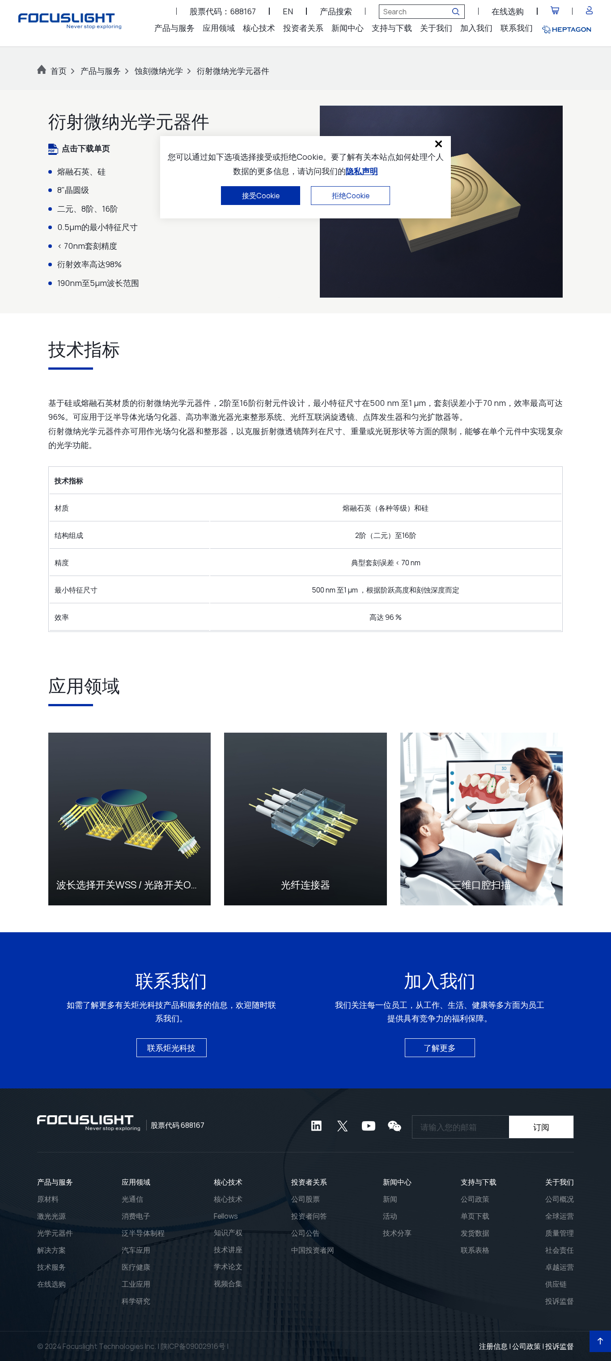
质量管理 (559, 1233)
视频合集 (228, 1283)
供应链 (556, 1284)
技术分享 (397, 1233)
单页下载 (475, 1216)
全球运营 (559, 1216)
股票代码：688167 (223, 11)
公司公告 (305, 1233)
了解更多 (440, 1047)
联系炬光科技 (171, 1047)
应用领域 (219, 27)
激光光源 (51, 1216)
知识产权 (228, 1232)
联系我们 (517, 27)
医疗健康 (136, 1267)
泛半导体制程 (143, 1233)
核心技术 (259, 27)
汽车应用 (136, 1250)
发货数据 (475, 1233)
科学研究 (136, 1301)
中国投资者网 (312, 1250)
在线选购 (508, 11)
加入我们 (476, 27)
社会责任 (559, 1250)
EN (288, 11)
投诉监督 (559, 1301)
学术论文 (228, 1266)
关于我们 (436, 27)
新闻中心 (347, 27)
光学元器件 (55, 1233)
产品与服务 (174, 27)
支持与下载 (392, 27)
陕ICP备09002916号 (193, 1346)
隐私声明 (362, 171)
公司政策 (475, 1199)
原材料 (48, 1199)
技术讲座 (228, 1249)
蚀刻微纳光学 (159, 70)
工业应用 (136, 1284)
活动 (390, 1216)
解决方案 (51, 1250)
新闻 (390, 1199)
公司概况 (559, 1199)
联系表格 (475, 1250)
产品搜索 (336, 11)
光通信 (132, 1199)
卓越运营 (559, 1267)
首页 (59, 70)
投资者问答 (309, 1216)
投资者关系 (303, 27)
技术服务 (51, 1267)
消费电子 (136, 1216)
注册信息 (493, 1346)
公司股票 (305, 1199)
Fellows (226, 1216)
